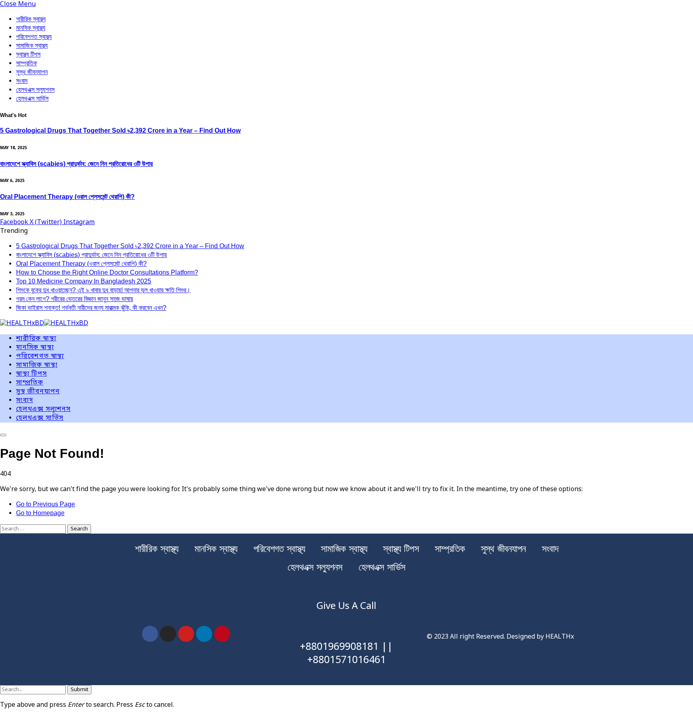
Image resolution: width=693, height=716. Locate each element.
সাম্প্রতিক (26, 63)
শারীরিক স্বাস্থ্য (31, 19)
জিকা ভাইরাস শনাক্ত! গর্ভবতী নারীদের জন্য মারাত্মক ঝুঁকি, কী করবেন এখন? (91, 307)
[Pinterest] (222, 634)
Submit (79, 689)
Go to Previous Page (45, 504)
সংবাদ (22, 80)
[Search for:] (33, 528)
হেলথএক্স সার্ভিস (32, 98)
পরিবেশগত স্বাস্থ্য (34, 36)
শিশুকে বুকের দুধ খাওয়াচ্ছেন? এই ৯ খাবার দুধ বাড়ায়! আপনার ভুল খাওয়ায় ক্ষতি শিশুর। (103, 290)
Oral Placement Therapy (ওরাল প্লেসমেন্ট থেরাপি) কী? (67, 196)
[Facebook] (150, 634)
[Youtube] (186, 634)
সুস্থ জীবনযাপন (32, 72)
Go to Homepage (40, 513)
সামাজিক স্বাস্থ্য (32, 45)
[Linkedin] (204, 634)
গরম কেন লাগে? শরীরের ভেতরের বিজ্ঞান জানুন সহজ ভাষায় (74, 298)
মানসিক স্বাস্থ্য (30, 27)
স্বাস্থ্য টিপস (28, 54)
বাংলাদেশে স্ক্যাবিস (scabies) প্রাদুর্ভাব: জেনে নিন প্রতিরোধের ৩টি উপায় (76, 163)
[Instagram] (168, 634)
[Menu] (3, 435)
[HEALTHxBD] (44, 324)
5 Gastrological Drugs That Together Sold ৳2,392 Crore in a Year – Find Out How (120, 130)
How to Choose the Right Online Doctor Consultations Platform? (107, 272)
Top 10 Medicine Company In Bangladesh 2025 (83, 281)
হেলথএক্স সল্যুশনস (35, 89)
